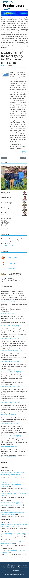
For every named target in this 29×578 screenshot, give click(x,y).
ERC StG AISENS (12, 258)
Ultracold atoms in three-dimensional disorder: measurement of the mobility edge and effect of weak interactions (12, 504)
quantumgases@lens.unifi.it (14, 575)
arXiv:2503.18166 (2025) (8, 313)
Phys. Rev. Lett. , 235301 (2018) (11, 386)
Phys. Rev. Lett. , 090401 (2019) (11, 372)
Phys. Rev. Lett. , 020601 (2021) (11, 338)
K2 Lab (2, 65)
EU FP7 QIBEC (12, 263)
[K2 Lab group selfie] (14, 178)
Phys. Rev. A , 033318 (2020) (10, 361)
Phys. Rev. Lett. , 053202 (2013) (11, 436)
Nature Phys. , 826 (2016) (9, 415)
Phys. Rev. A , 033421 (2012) (9, 446)
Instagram (15, 571)
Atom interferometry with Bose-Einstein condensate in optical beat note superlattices (12, 474)
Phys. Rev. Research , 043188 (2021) (11, 351)
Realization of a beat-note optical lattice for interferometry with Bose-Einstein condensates (13, 484)
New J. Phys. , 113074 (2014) (9, 423)
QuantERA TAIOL (12, 269)
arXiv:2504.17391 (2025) (8, 301)
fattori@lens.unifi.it (7, 246)
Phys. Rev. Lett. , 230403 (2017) (11, 402)
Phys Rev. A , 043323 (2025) (10, 326)
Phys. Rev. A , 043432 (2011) (9, 457)
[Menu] (27, 5)
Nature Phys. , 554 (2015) (18, 152)
